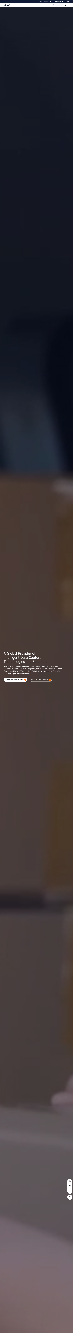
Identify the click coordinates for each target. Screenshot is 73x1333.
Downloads (58, 1)
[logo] (7, 5)
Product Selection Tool (45, 1)
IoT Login (66, 1)
